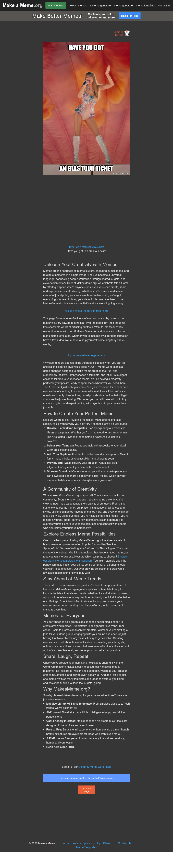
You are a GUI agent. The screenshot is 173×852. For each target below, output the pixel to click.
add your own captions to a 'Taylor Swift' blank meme (87, 778)
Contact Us (124, 843)
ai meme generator (100, 5)
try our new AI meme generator (86, 355)
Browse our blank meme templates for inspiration (85, 558)
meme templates (146, 5)
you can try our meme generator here (86, 311)
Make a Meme (23, 5)
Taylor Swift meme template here (86, 246)
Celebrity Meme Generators (94, 767)
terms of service (72, 843)
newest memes (78, 5)
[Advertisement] (25, 92)
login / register (55, 5)
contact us (164, 5)
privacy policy (92, 843)
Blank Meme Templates (93, 845)
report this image (86, 790)
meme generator (124, 5)
